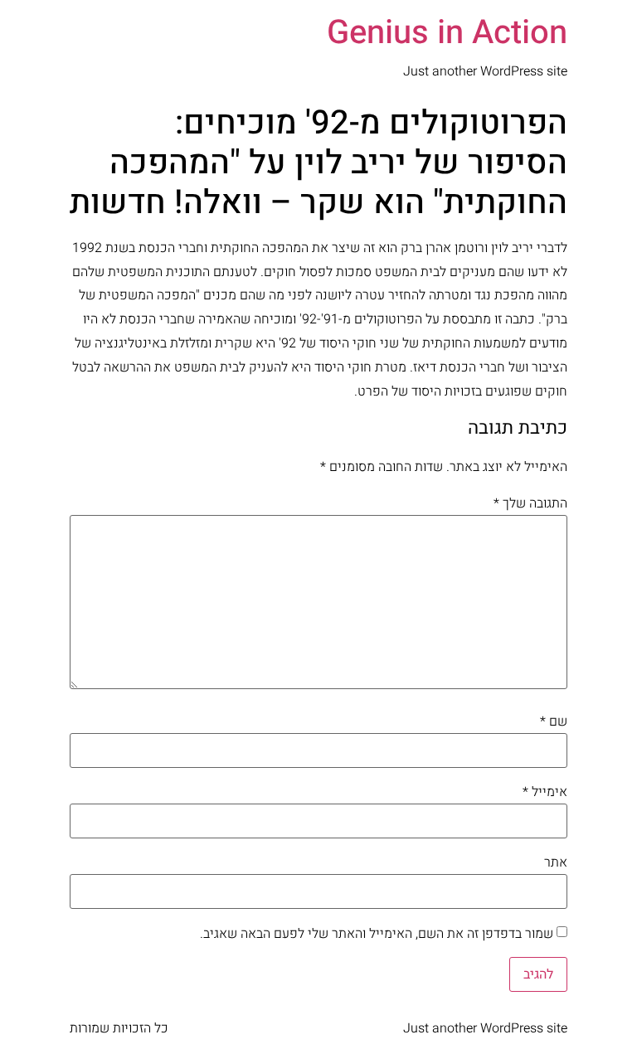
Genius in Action (447, 32)
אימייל (545, 792)
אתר (555, 862)
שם (553, 721)
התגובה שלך (530, 503)
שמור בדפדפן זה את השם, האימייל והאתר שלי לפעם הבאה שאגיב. (376, 933)
